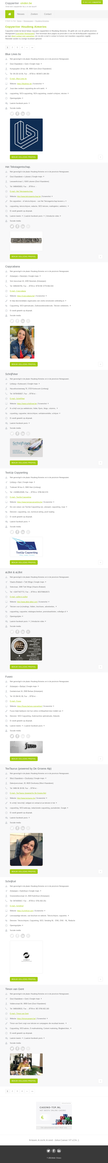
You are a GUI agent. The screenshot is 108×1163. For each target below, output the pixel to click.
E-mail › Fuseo (15, 701)
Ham (19, 482)
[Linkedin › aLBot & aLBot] (23, 632)
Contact (47, 14)
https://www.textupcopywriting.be (29, 502)
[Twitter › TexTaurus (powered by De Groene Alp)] (12, 828)
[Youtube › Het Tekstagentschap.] (28, 226)
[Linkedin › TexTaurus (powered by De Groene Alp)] (23, 828)
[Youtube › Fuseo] (28, 736)
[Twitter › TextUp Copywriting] (12, 532)
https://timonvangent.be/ (26, 1019)
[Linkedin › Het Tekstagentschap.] (23, 226)
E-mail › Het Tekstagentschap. (21, 191)
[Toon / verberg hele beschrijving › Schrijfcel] (54, 915)
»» (32, 47)
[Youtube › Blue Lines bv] (28, 114)
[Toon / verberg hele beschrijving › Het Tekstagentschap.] (54, 201)
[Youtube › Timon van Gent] (28, 1048)
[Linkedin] (59, 1151)
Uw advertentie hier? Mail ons (54, 1128)
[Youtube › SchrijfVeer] (28, 433)
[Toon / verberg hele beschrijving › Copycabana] (54, 301)
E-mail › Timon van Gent (19, 1014)
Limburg (13, 384)
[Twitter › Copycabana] (12, 321)
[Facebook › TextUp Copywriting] (17, 532)
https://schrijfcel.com (25, 911)
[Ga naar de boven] (100, 157)
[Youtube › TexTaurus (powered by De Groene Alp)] (28, 828)
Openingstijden (16, 98)
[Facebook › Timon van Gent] (17, 1048)
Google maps (36, 64)
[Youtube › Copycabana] (28, 321)
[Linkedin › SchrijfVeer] (23, 433)
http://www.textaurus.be (26, 798)
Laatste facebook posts (20, 103)
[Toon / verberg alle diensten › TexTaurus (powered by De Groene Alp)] (54, 808)
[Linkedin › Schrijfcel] (23, 936)
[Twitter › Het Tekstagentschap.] (12, 226)
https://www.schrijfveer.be (27, 404)
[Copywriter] (9, 14)
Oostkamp (29, 778)
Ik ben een (92, 2)
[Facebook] (54, 1151)
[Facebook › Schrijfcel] (17, 936)
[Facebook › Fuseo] (17, 736)
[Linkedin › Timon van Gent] (23, 1048)
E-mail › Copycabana (18, 291)
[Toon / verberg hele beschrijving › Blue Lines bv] (54, 88)
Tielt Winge (28, 582)
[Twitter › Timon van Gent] (12, 1048)
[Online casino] (55, 1103)
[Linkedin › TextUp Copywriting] (23, 532)
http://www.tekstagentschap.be (29, 196)
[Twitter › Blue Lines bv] (12, 114)
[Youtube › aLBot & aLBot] (28, 632)
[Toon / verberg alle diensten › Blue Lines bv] (54, 93)
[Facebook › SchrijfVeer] (17, 433)
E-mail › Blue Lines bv (18, 79)
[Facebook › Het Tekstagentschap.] (17, 226)
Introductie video (53, 216)
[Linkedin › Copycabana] (23, 321)
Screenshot (38, 84)
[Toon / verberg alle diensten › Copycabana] (54, 305)
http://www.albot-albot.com (27, 602)
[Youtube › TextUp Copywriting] (28, 532)
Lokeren (28, 177)
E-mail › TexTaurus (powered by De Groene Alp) (28, 793)
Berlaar (22, 686)
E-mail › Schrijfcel (16, 906)
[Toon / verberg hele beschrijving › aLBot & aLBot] (54, 606)
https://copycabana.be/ (26, 296)
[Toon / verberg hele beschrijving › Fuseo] (54, 711)
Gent (26, 64)
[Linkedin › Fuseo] (23, 736)
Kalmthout (24, 891)
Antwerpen (14, 276)
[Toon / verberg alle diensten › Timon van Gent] (54, 1028)
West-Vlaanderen (16, 778)
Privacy (58, 1158)
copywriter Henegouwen (25, 34)
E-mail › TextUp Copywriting (20, 497)
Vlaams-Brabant (16, 582)
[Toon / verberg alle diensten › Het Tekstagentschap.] (54, 206)
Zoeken (34, 14)
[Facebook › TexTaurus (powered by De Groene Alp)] (17, 828)
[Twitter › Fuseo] (12, 736)
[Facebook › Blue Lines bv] (17, 114)
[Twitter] (48, 1151)
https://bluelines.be (24, 84)
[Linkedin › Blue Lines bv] (23, 114)
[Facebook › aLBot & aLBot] (17, 632)
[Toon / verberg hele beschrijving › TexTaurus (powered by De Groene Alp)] (54, 803)
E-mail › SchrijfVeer (17, 399)
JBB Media (51, 1158)
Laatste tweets (16, 216)
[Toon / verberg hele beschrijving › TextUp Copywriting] (54, 507)
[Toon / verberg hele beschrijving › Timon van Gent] (54, 1023)
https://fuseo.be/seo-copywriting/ (29, 706)
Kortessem (22, 384)
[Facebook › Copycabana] (17, 321)
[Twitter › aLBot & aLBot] (12, 632)
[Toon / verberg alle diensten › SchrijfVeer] (54, 413)
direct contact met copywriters (23, 36)
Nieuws (20, 14)
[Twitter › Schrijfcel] (12, 936)
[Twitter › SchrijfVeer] (12, 433)
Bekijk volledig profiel (24, 157)
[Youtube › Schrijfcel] (28, 936)
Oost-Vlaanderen (16, 64)
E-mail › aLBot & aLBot (19, 597)
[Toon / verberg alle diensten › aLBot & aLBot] (54, 611)
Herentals (23, 276)
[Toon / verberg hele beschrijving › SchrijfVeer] (54, 408)
